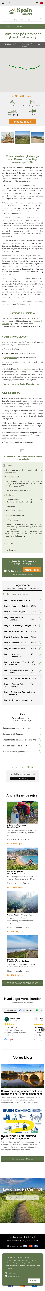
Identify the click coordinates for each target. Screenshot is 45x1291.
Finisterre (19, 511)
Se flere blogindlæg (22, 1158)
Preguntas (36, 26)
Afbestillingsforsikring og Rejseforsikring (19, 739)
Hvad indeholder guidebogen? (16, 751)
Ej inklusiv (10, 543)
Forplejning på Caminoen (13, 734)
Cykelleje (8, 495)
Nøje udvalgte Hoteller (16, 362)
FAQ (26, 1237)
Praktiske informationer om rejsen (17, 728)
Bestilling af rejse (16, 1237)
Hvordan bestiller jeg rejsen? (15, 745)
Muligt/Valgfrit (12, 550)
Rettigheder (26, 1240)
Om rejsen (7, 26)
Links (32, 1237)
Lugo (40, 432)
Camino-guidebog (24, 369)
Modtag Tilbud (22, 121)
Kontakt (35, 1240)
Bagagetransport (10, 358)
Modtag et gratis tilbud (24, 1198)
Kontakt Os (22, 778)
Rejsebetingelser (13, 1240)
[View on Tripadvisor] (36, 1019)
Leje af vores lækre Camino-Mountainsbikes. (21, 384)
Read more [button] (8, 1035)
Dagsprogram (22, 26)
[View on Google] (6, 1019)
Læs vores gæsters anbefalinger (22, 1002)
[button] (1, 137)
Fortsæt (34, 1280)
